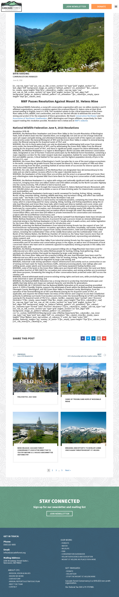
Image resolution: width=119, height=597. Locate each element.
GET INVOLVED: (72, 567)
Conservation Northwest (86, 115)
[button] (116, 6)
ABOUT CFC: (14, 570)
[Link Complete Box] (35, 384)
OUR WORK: (66, 539)
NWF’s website (81, 120)
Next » (68, 470)
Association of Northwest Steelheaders (30, 118)
